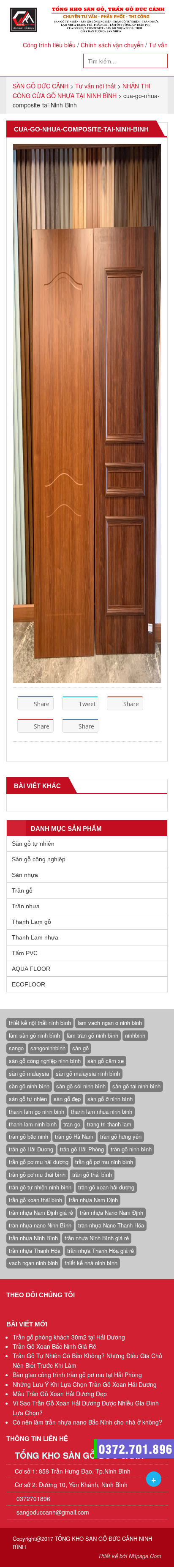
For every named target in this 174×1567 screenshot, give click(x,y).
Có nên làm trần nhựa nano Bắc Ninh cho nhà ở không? (87, 1422)
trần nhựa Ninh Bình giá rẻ (97, 1238)
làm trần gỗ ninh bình (92, 1035)
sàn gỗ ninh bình (29, 1086)
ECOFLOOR (28, 984)
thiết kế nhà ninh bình (91, 1263)
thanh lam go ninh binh (36, 1111)
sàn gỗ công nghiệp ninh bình (45, 1061)
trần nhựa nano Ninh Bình (40, 1225)
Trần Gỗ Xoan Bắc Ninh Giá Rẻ (54, 1346)
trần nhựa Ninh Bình (33, 1238)
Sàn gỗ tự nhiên (33, 843)
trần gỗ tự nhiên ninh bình (40, 1187)
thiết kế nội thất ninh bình (40, 1023)
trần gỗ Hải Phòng (82, 1149)
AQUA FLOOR (31, 968)
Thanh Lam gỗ (31, 921)
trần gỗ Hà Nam (74, 1136)
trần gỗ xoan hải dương (106, 1187)
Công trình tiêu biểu (49, 45)
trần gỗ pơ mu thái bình (37, 1174)
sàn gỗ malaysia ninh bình (88, 1073)
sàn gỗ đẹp (67, 1099)
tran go (71, 1124)
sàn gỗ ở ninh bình (110, 1099)
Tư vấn (158, 45)
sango (16, 1048)
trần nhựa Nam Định (93, 1200)
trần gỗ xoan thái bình (35, 1200)
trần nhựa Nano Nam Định (111, 1212)
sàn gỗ (80, 1048)
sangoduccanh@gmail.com (52, 1512)
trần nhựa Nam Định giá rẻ (41, 1212)
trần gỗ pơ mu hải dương (38, 1162)
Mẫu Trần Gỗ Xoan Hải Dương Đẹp (60, 1393)
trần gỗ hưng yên (120, 1136)
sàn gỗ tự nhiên (28, 1099)
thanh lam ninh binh (33, 1124)
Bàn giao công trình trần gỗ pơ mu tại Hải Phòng (77, 1374)
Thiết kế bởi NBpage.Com (129, 1556)
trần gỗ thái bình (92, 1174)
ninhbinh (135, 1035)
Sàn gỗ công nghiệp (38, 859)
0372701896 (32, 1498)
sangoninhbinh (47, 1048)
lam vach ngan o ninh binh (110, 1023)
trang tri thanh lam (109, 1124)
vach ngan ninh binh (33, 1263)
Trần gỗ (22, 890)
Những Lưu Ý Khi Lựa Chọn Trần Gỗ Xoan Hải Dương (85, 1384)
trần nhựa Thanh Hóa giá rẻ (100, 1250)
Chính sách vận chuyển (112, 45)
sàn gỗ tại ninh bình (136, 1086)
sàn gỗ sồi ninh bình (81, 1086)
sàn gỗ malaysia (29, 1073)
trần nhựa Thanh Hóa (34, 1250)
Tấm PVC (25, 953)
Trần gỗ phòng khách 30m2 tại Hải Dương (69, 1337)
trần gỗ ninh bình (131, 1149)
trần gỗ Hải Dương (31, 1149)
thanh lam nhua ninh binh (101, 1111)
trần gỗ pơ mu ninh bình (104, 1162)
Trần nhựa (26, 906)
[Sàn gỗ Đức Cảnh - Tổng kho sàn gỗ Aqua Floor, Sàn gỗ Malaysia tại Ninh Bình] (87, 19)
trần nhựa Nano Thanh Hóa (111, 1225)
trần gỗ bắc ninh (28, 1136)
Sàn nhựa (25, 874)
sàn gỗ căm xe (105, 1061)
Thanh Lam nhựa (35, 937)
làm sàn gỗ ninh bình (34, 1035)
